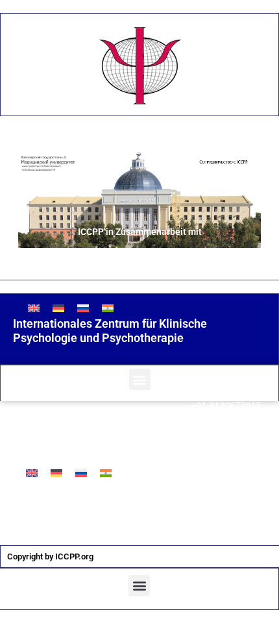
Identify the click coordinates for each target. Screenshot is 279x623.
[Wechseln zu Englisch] (33, 308)
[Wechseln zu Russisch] (83, 308)
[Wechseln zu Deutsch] (58, 308)
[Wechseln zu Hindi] (107, 308)
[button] (140, 379)
